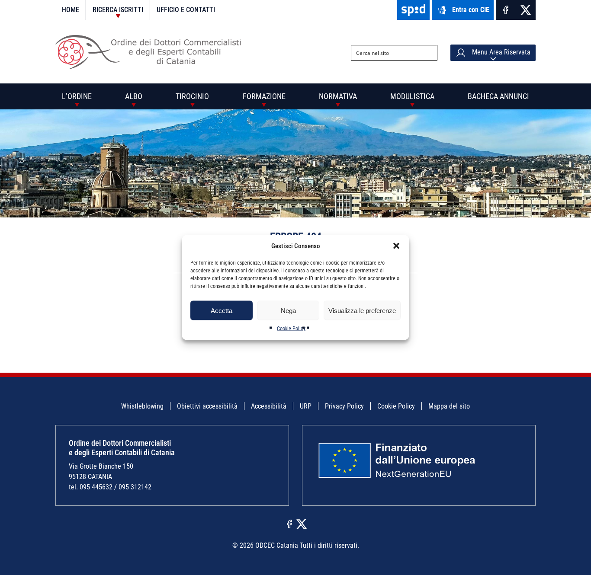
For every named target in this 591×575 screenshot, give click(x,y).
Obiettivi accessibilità (207, 406)
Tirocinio (192, 96)
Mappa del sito (449, 406)
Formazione (264, 96)
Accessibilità (268, 406)
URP (306, 406)
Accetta (221, 310)
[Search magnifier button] (429, 52)
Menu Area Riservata (500, 52)
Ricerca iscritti (118, 10)
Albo (133, 96)
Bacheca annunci (498, 96)
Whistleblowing (142, 406)
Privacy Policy (344, 406)
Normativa (338, 96)
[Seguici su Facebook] (506, 10)
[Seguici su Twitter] (526, 10)
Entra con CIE (470, 10)
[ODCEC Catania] (151, 67)
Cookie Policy (291, 329)
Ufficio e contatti (186, 10)
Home (70, 10)
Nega (288, 310)
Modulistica (412, 96)
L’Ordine (77, 96)
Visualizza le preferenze (362, 310)
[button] (396, 246)
